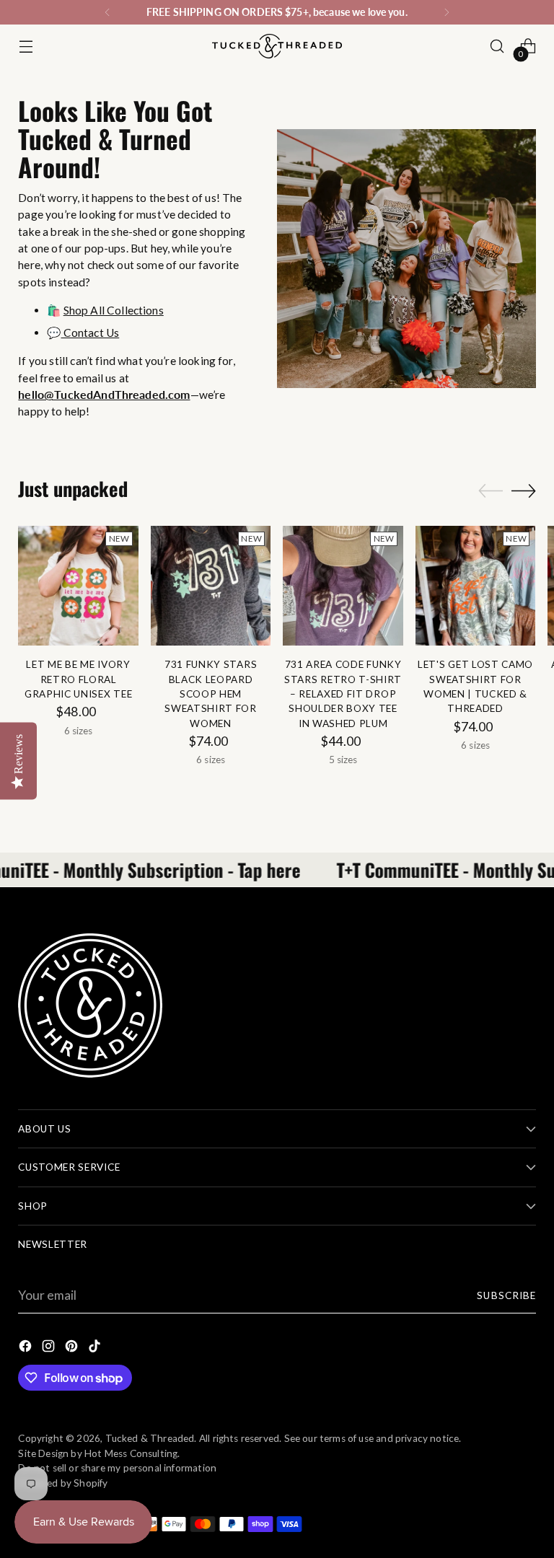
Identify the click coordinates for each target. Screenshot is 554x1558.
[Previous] (107, 12)
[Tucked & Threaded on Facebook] (26, 1348)
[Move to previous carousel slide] (490, 491)
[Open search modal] (497, 46)
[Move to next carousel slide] (523, 490)
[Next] (446, 12)
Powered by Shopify (62, 1483)
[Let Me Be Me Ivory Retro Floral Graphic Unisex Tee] (78, 586)
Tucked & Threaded (150, 1438)
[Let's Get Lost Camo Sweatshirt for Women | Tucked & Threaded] (476, 586)
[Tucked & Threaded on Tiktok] (96, 1348)
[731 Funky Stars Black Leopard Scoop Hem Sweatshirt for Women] (211, 586)
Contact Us (90, 332)
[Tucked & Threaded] (277, 46)
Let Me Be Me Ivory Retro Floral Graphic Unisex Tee (78, 679)
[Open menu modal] (25, 46)
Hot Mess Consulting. (132, 1453)
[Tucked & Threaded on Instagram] (49, 1348)
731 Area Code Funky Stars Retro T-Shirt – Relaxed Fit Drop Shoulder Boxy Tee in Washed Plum (343, 694)
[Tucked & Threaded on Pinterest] (73, 1348)
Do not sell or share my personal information (117, 1468)
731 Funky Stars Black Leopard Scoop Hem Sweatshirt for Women (210, 694)
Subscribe (506, 1295)
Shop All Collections (113, 310)
